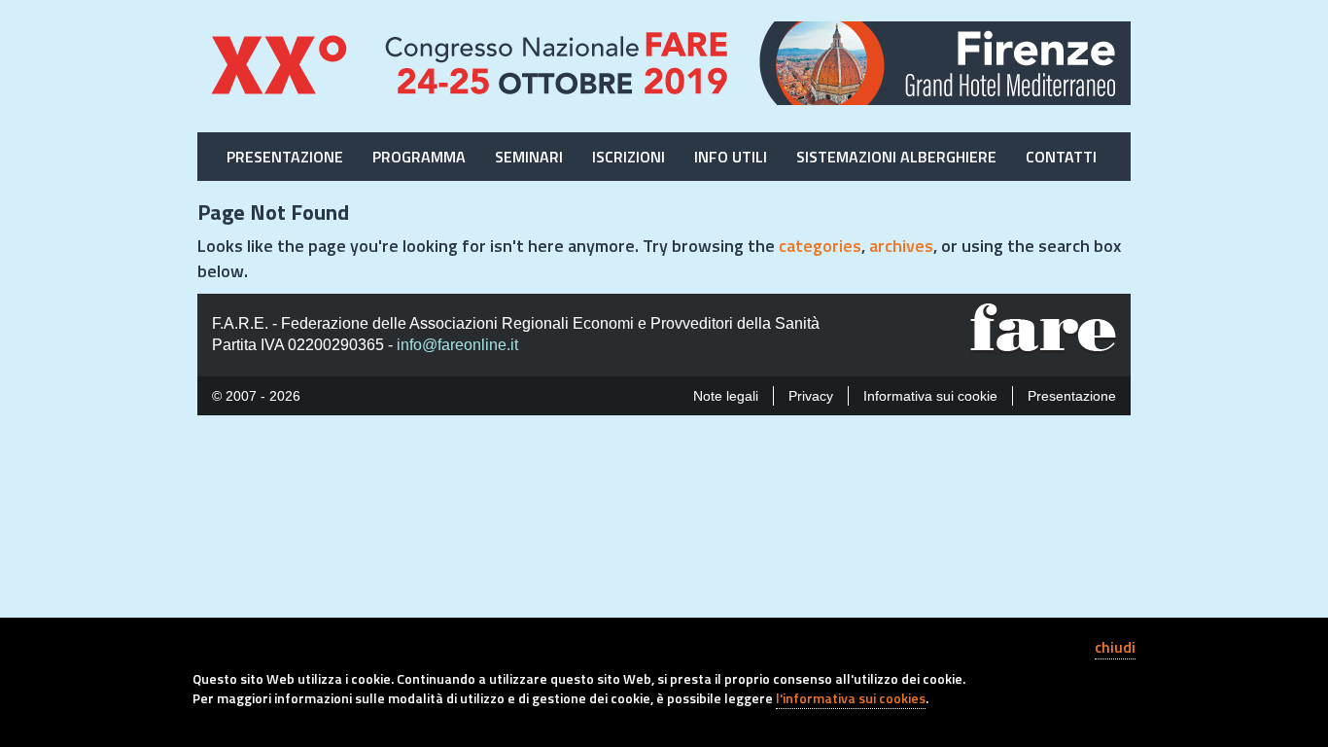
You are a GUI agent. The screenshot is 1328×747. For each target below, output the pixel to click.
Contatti (1061, 156)
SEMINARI (529, 156)
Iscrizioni (628, 156)
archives (901, 245)
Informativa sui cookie (930, 396)
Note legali (725, 396)
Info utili (730, 156)
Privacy (810, 396)
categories (820, 245)
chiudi (1115, 646)
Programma (419, 156)
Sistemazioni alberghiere (896, 156)
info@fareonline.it (457, 345)
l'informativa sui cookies (851, 698)
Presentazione (285, 156)
